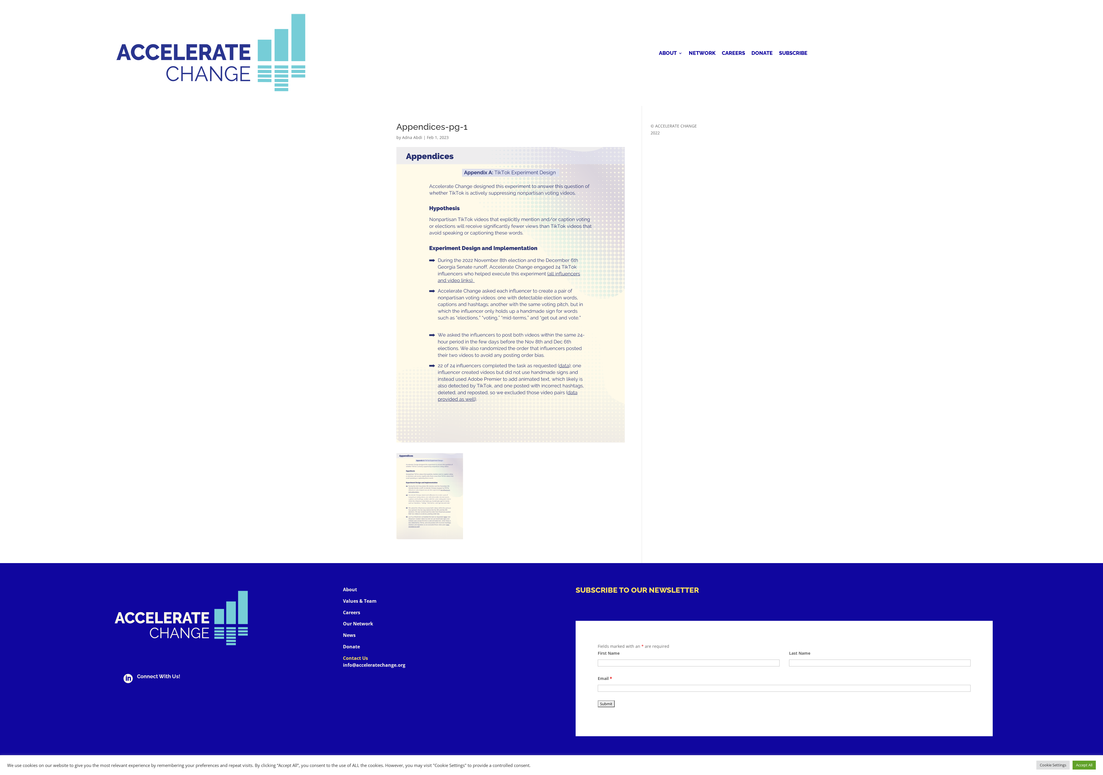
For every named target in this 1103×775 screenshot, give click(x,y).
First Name (609, 653)
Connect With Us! (158, 676)
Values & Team (360, 601)
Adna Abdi (412, 137)
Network (702, 53)
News (349, 635)
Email (605, 678)
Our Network (358, 624)
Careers (733, 53)
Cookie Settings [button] (1053, 765)
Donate (762, 53)
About (668, 53)
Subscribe (793, 53)
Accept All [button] (1084, 765)
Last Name (799, 653)
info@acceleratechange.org (374, 665)
